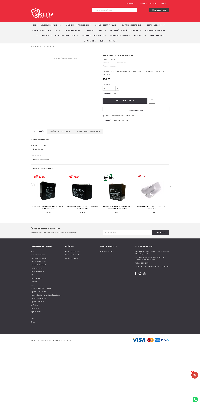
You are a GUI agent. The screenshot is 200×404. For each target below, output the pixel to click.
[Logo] (42, 13)
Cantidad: (106, 84)
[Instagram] (140, 273)
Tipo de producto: (109, 66)
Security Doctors (110, 59)
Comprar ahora (136, 110)
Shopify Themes (65, 340)
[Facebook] (135, 273)
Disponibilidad (108, 63)
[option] (48, 193)
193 (107, 116)
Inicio (32, 46)
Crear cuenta (153, 3)
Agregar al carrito (48, 203)
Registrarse (144, 3)
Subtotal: (106, 94)
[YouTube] (144, 273)
